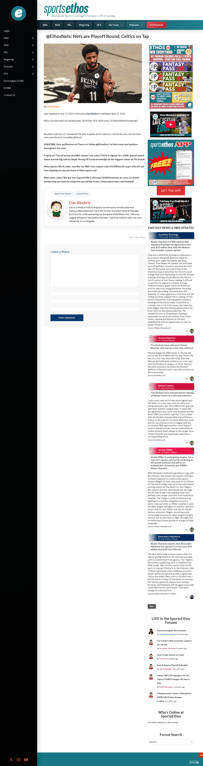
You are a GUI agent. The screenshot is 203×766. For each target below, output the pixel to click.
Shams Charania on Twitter (165, 594)
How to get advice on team (170, 655)
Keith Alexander (166, 687)
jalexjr (161, 701)
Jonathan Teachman (167, 648)
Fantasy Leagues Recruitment (171, 630)
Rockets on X (159, 375)
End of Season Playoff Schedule (172, 665)
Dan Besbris (53, 106)
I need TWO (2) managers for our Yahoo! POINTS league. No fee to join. (173, 679)
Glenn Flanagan (165, 669)
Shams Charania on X (162, 328)
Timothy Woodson (167, 634)
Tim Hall (162, 659)
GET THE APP (171, 190)
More (152, 606)
